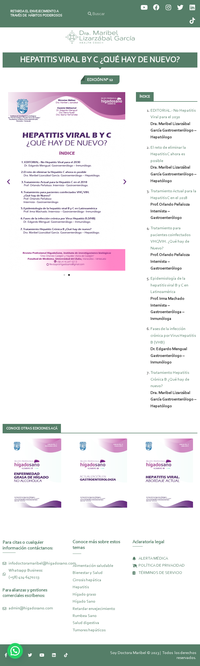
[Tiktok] (192, 20)
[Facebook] (156, 7)
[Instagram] (168, 7)
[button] (64, 275)
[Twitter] (180, 7)
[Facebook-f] (6, 655)
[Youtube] (144, 7)
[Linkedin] (192, 7)
